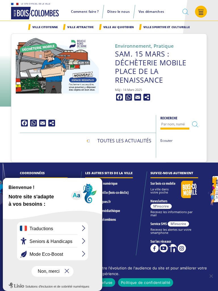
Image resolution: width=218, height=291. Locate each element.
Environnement (133, 46)
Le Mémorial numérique (101, 183)
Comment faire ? (85, 11)
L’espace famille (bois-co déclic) (107, 192)
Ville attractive (80, 27)
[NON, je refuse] (211, 276)
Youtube (164, 248)
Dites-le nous (118, 11)
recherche (185, 12)
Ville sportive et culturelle (166, 27)
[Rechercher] (195, 124)
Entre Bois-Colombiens (100, 219)
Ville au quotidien (118, 27)
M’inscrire (161, 206)
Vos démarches (151, 11)
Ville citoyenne (45, 27)
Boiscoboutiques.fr (98, 201)
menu (201, 10)
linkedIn (173, 248)
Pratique (164, 46)
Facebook (154, 248)
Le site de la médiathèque (102, 211)
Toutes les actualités (124, 141)
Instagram (182, 248)
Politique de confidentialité (145, 282)
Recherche (168, 118)
